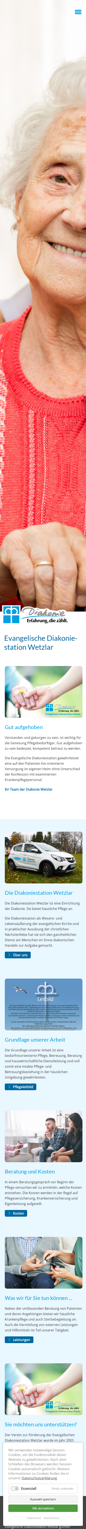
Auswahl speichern (43, 1499)
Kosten (18, 1213)
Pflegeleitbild (23, 1087)
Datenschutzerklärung (39, 1478)
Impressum (34, 1518)
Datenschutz (51, 1518)
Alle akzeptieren (43, 1508)
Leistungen (21, 1339)
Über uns (20, 955)
